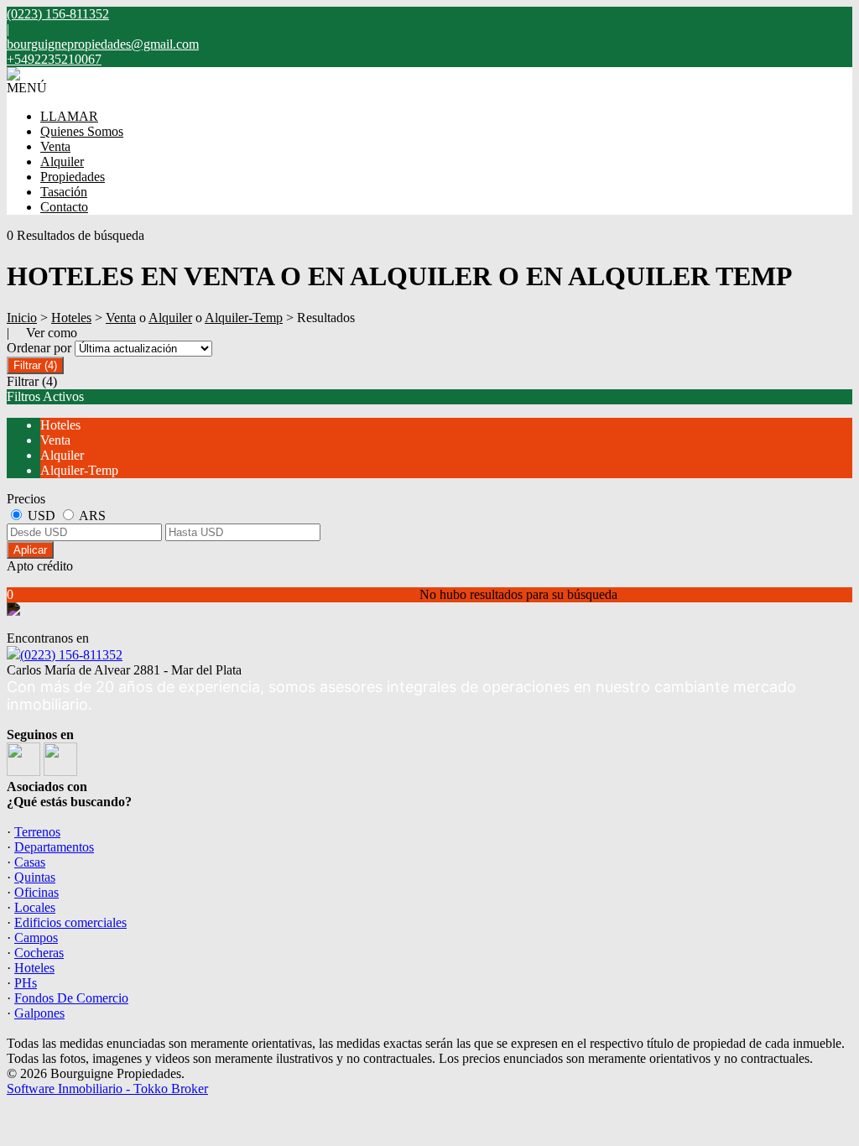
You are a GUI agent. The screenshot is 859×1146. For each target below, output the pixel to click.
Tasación (63, 192)
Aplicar (30, 550)
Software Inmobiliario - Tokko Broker (107, 1088)
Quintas (34, 877)
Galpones (39, 1013)
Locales (34, 907)
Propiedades (72, 176)
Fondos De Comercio (71, 998)
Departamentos (54, 847)
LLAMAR (69, 116)
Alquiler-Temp (244, 317)
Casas (29, 862)
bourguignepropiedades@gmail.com (103, 44)
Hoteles (71, 317)
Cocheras (39, 952)
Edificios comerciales (70, 922)
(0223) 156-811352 (71, 655)
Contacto (64, 207)
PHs (25, 983)
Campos (36, 937)
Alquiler (62, 161)
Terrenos (37, 832)
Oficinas (36, 892)
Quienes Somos (81, 131)
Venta (55, 146)
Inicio (22, 317)
